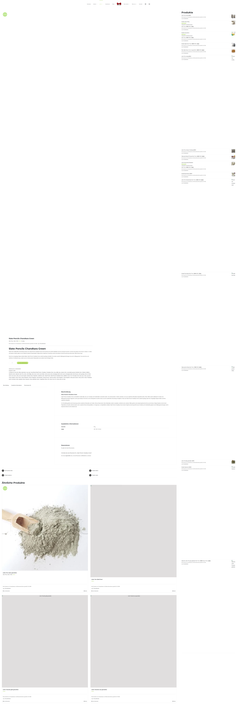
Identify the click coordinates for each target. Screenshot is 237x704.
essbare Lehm (64, 372)
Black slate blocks (22, 372)
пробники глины (35, 379)
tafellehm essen (67, 375)
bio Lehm (16, 372)
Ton (71, 375)
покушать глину (28, 379)
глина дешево (39, 377)
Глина (19, 377)
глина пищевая (66, 377)
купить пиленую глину (13, 379)
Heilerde (84, 372)
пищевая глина (22, 379)
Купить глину (78, 377)
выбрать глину (15, 377)
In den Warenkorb (22, 362)
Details (86, 701)
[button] (143, 4)
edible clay (58, 372)
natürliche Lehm (41, 375)
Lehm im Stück (88, 374)
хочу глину (49, 379)
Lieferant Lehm (30, 375)
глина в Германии (32, 377)
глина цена (72, 377)
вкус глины (84, 375)
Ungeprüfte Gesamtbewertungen (187, 24)
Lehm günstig (81, 374)
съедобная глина (43, 379)
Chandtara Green (49, 372)
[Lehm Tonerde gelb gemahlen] (45, 641)
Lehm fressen (75, 374)
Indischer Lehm (12, 374)
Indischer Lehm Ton (19, 374)
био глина (79, 375)
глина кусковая (52, 377)
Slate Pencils (47, 375)
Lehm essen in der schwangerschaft (52, 374)
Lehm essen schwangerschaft (66, 374)
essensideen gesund (71, 372)
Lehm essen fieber (40, 374)
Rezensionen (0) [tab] (27, 385)
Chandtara (44, 372)
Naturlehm (35, 375)
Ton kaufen (74, 375)
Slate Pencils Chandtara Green (57, 375)
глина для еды (46, 377)
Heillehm (88, 372)
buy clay (28, 372)
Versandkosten (43, 343)
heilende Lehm (79, 372)
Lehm (14, 370)
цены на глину (62, 379)
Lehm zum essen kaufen (21, 375)
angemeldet (67, 455)
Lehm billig (29, 374)
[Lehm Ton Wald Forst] (133, 531)
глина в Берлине (24, 377)
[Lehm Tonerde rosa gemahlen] (133, 641)
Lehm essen (33, 374)
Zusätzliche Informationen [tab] (16, 385)
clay (55, 372)
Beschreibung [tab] (6, 385)
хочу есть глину (55, 379)
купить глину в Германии (86, 377)
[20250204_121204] (44, 172)
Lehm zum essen (12, 375)
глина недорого (59, 377)
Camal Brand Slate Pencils (35, 372)
